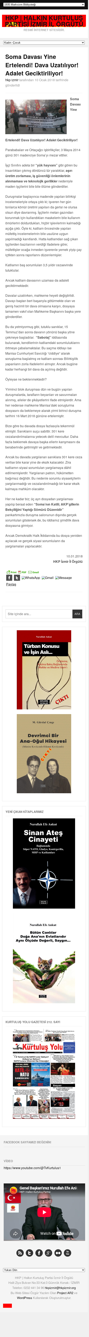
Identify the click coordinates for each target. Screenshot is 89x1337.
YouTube (67, 1253)
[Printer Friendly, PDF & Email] (22, 572)
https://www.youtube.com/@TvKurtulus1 (32, 1167)
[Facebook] (9, 578)
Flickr (58, 1253)
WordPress (25, 1297)
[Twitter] (17, 578)
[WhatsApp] (31, 578)
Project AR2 (65, 1293)
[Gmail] (47, 578)
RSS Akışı (20, 1253)
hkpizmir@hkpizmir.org (60, 1287)
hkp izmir (11, 80)
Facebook (39, 1253)
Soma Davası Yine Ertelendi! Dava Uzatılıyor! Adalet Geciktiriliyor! (42, 64)
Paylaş (11, 584)
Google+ (48, 1253)
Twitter (29, 1253)
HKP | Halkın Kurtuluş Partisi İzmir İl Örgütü (44, 21)
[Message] (63, 578)
